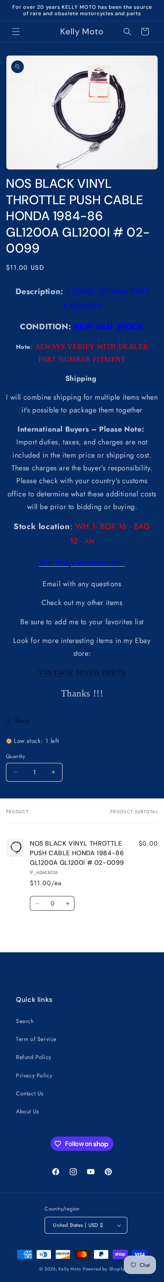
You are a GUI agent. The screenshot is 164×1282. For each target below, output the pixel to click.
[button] (16, 31)
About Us (27, 1111)
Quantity (15, 756)
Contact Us (30, 1093)
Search (25, 1021)
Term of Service (36, 1039)
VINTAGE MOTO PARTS (82, 673)
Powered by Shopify (104, 1269)
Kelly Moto (70, 1269)
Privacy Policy (34, 1075)
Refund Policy (33, 1057)
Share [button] (22, 721)
